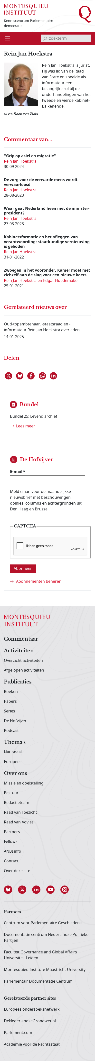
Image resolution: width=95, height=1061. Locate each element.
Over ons (15, 773)
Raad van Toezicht (20, 812)
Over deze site (17, 871)
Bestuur (11, 793)
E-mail (16, 471)
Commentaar (21, 639)
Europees (12, 762)
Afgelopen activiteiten (24, 670)
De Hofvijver (15, 721)
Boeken (11, 692)
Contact (11, 861)
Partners (12, 832)
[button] (11, 890)
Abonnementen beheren (38, 581)
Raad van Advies (19, 822)
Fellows (11, 842)
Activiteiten (19, 651)
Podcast (11, 731)
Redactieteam (16, 803)
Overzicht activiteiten (23, 661)
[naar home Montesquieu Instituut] (26, 9)
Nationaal (13, 752)
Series (9, 711)
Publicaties (17, 682)
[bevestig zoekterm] (45, 38)
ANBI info (12, 851)
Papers (10, 701)
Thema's (15, 742)
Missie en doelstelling (24, 783)
